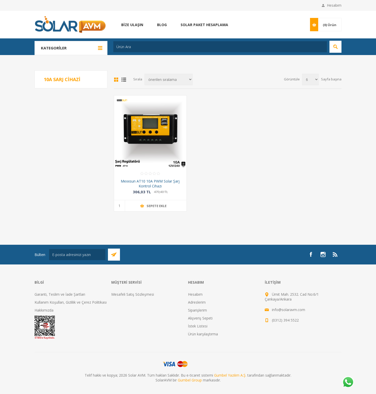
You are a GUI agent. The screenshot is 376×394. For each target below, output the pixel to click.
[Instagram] (323, 254)
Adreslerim (197, 302)
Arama (335, 47)
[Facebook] (311, 254)
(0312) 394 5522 (285, 320)
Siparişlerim (197, 310)
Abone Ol (114, 255)
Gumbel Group (190, 380)
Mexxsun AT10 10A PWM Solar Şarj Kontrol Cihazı (150, 183)
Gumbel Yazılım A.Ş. (230, 375)
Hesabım (334, 5)
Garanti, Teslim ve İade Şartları (60, 294)
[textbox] (220, 46)
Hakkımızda (44, 310)
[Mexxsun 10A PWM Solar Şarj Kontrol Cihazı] (150, 131)
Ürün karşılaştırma (203, 334)
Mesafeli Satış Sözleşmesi (132, 294)
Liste (123, 80)
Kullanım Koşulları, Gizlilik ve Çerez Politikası (71, 302)
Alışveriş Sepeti (200, 318)
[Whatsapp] (348, 382)
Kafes (116, 80)
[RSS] (335, 254)
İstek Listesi (197, 326)
